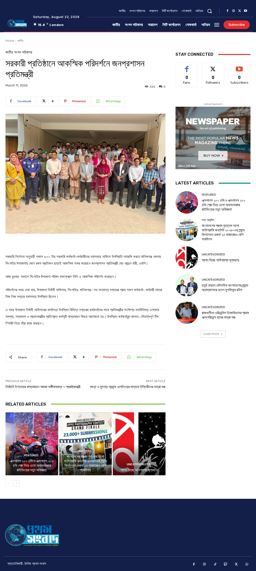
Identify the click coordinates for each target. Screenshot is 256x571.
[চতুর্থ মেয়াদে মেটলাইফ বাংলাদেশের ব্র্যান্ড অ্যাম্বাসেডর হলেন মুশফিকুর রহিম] (187, 285)
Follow (213, 66)
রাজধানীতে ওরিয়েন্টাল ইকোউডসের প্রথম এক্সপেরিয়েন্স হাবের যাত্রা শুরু (225, 315)
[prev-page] (9, 483)
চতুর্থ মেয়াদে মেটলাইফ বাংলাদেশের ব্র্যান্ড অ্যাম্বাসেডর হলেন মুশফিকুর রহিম (225, 287)
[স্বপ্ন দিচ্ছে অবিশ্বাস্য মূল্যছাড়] (139, 444)
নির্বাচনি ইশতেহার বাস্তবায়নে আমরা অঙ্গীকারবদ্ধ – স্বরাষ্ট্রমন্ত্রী (43, 387)
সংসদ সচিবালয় (23, 52)
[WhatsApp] (247, 564)
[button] (210, 11)
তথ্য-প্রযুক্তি (84, 451)
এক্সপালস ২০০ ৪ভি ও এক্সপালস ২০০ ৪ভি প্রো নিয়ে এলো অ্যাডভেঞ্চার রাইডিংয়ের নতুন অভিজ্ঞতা (32, 465)
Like (187, 66)
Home (10, 40)
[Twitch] (226, 564)
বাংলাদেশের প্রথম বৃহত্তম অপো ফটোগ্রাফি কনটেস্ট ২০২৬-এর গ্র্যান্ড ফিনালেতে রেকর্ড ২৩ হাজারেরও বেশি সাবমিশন (85, 463)
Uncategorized (138, 464)
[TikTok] (215, 564)
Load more (211, 334)
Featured (31, 455)
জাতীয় (20, 40)
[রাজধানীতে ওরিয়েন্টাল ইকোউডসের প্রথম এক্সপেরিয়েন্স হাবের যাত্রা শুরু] (187, 312)
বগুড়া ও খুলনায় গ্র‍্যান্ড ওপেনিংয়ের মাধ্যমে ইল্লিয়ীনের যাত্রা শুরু (128, 387)
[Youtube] (245, 11)
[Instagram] (233, 11)
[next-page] (17, 483)
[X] (239, 11)
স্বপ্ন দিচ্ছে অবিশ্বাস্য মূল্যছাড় (139, 470)
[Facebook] (227, 11)
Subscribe (239, 66)
